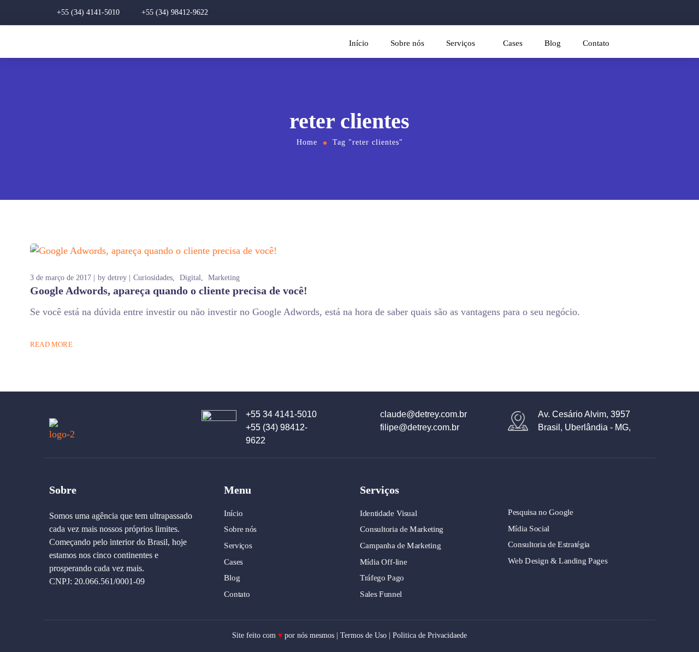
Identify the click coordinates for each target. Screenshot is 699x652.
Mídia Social (528, 528)
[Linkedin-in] (637, 12)
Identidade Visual (388, 513)
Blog (552, 43)
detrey (117, 278)
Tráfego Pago (382, 577)
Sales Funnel (381, 594)
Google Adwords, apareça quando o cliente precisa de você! (168, 290)
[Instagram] (600, 12)
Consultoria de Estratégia (549, 544)
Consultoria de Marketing (401, 529)
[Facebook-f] (619, 12)
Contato (596, 43)
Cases (513, 43)
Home (307, 142)
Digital (190, 278)
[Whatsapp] (656, 12)
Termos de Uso (363, 635)
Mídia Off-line (383, 561)
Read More (51, 344)
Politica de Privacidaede (430, 635)
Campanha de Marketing (400, 545)
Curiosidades (153, 278)
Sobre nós (407, 43)
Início (359, 43)
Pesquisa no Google (540, 512)
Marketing (224, 278)
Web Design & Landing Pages (557, 560)
